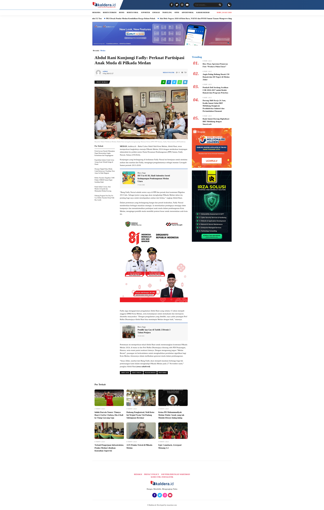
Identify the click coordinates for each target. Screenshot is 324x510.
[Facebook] (171, 5)
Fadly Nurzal (137, 372)
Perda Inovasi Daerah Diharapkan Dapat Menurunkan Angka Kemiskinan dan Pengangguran (105, 153)
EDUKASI (156, 12)
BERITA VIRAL (132, 12)
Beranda (96, 51)
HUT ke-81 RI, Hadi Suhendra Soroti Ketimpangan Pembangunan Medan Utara (154, 178)
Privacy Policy (151, 474)
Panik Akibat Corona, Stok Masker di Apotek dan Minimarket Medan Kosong (103, 189)
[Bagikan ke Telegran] (185, 82)
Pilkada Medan (150, 372)
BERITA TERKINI (109, 12)
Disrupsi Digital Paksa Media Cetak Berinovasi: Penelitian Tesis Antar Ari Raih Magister (105, 171)
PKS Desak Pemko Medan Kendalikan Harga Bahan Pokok (104, 18)
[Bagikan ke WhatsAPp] (180, 82)
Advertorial (188, 12)
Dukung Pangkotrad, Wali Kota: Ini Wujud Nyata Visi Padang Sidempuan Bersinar (140, 415)
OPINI (176, 12)
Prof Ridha (163, 372)
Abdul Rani (125, 372)
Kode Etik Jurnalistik (162, 477)
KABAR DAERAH (202, 12)
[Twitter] (176, 5)
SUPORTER (145, 12)
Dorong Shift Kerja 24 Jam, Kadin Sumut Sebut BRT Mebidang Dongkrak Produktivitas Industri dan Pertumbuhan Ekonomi (214, 105)
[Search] (219, 5)
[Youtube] (186, 5)
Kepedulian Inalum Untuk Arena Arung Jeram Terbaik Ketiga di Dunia (104, 162)
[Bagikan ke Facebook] (169, 82)
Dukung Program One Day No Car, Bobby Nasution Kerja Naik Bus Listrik (104, 198)
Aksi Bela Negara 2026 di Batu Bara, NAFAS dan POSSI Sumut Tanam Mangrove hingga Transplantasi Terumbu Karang (183, 18)
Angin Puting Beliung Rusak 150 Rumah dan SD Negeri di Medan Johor (216, 77)
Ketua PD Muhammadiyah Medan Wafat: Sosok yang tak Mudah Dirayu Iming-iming (171, 415)
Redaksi (138, 474)
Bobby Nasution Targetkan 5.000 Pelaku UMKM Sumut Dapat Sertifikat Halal (104, 180)
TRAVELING (167, 12)
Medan (102, 51)
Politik (171, 72)
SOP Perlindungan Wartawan (175, 474)
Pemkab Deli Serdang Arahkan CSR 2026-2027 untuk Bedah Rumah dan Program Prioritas (215, 90)
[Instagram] (181, 5)
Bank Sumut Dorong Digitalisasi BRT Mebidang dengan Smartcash (216, 121)
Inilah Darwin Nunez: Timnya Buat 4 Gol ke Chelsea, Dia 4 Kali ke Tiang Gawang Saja (109, 415)
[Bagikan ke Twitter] (174, 82)
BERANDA (96, 12)
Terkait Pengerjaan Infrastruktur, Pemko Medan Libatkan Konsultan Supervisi (109, 448)
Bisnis (121, 12)
